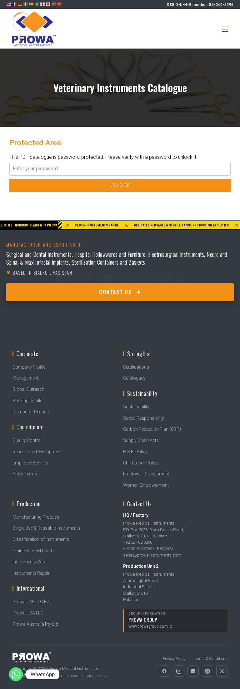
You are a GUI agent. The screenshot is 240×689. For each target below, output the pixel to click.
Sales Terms (24, 473)
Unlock (120, 185)
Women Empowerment (146, 485)
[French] (15, 4)
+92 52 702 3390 (137, 542)
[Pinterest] (207, 671)
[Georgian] (43, 4)
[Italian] (26, 4)
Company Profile (28, 367)
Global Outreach (28, 389)
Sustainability (136, 406)
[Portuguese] (54, 4)
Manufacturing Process (35, 517)
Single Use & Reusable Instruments (46, 528)
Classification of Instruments (40, 539)
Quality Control (27, 440)
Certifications (136, 367)
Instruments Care (29, 561)
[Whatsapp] (16, 674)
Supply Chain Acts (141, 440)
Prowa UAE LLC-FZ (30, 601)
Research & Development (37, 451)
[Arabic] (37, 4)
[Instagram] (178, 671)
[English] (9, 4)
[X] (222, 671)
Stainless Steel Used (32, 550)
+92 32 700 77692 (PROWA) (148, 548)
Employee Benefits (30, 462)
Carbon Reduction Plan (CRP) (152, 429)
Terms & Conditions (211, 658)
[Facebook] (164, 671)
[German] (20, 4)
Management (25, 378)
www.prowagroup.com (148, 626)
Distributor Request (31, 411)
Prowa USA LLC (27, 612)
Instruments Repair (31, 573)
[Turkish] (59, 4)
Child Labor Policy (140, 462)
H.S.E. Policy (135, 451)
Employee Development (146, 473)
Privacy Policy (174, 658)
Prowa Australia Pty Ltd (35, 624)
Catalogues (134, 378)
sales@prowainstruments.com (152, 554)
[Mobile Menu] (225, 28)
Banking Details (27, 400)
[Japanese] (48, 4)
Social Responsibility (143, 418)
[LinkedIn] (193, 671)
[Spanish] (31, 4)
